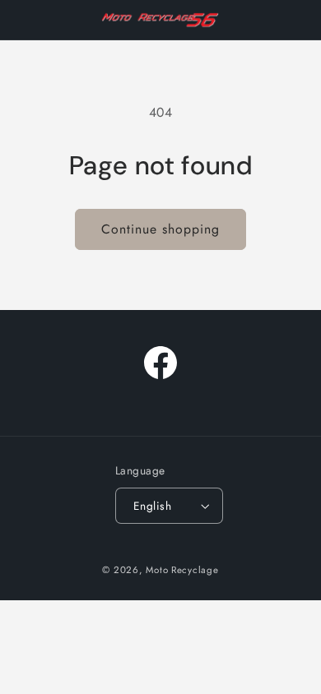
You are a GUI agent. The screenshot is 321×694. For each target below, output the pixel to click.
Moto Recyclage (182, 569)
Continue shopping (161, 229)
